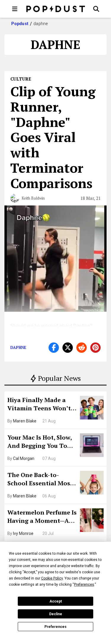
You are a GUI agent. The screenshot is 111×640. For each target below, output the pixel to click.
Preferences (55, 627)
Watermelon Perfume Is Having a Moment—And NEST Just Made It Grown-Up (42, 517)
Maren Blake (24, 421)
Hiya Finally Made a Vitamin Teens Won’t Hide (39, 405)
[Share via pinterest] (95, 347)
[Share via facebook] (54, 347)
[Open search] (96, 9)
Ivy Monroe (23, 533)
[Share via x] (67, 347)
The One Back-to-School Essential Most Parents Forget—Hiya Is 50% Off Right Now (41, 480)
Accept (55, 601)
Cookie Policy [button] (52, 578)
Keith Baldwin (33, 198)
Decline (55, 614)
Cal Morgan (23, 458)
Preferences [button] (84, 584)
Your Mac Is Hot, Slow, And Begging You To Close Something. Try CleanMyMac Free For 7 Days (41, 442)
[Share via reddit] (81, 347)
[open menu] (15, 9)
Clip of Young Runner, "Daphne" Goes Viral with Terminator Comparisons (53, 137)
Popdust (20, 23)
